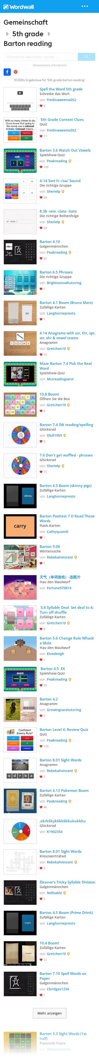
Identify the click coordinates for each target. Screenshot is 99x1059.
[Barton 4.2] (20, 709)
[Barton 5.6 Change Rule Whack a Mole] (20, 648)
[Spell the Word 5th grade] (20, 99)
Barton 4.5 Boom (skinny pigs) (66, 485)
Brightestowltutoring (64, 282)
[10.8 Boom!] (20, 404)
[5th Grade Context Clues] (20, 129)
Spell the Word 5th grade (61, 89)
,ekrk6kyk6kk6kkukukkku (63, 820)
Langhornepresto (61, 313)
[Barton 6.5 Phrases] (20, 282)
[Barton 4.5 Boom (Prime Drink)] (20, 922)
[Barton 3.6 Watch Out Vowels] (20, 160)
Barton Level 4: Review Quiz (64, 729)
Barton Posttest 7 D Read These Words (67, 518)
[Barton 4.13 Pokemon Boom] (20, 800)
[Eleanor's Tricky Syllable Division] (20, 892)
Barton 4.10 (50, 241)
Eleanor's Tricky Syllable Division (67, 882)
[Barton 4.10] (20, 251)
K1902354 (54, 831)
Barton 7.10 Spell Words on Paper (63, 976)
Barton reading (28, 43)
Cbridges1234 (58, 989)
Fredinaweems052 (61, 99)
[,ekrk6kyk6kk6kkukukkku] (20, 830)
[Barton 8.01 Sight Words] (20, 769)
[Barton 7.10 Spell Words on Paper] (20, 983)
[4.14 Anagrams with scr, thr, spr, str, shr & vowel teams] (20, 343)
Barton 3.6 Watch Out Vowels (65, 150)
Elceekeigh (55, 653)
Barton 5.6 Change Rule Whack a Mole (67, 640)
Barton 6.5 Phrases (56, 272)
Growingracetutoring (64, 709)
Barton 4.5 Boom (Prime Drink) (66, 912)
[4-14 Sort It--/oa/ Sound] (20, 190)
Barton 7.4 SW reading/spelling (66, 424)
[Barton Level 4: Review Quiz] (20, 739)
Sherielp (53, 191)
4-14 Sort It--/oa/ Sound (60, 180)
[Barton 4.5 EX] (20, 678)
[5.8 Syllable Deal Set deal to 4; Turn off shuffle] (20, 617)
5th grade (27, 33)
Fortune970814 (59, 588)
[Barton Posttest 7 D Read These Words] (20, 526)
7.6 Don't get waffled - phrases (66, 455)
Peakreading (57, 161)
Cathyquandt (57, 531)
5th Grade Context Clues (62, 119)
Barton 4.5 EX (52, 668)
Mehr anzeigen (49, 1013)
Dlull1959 (54, 435)
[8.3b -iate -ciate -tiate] (20, 221)
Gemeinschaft (26, 22)
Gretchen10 (56, 348)
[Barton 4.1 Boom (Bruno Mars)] (20, 312)
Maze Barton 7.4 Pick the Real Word (66, 366)
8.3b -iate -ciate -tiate (58, 211)
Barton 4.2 (49, 699)
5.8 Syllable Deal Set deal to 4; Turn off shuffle (67, 610)
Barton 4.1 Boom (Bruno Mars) (66, 302)
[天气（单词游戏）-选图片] (20, 586)
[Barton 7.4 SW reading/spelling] (20, 434)
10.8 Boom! (49, 394)
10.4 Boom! (49, 943)
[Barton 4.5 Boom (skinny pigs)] (20, 495)
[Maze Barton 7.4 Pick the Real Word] (20, 373)
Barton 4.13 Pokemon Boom (64, 790)
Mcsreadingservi (60, 379)
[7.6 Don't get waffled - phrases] (20, 465)
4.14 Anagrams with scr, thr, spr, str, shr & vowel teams (67, 335)
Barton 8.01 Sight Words (60, 759)
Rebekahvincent (60, 557)
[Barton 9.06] (20, 556)
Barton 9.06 (50, 546)
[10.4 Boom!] (20, 953)
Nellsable (54, 892)
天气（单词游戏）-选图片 (60, 576)
